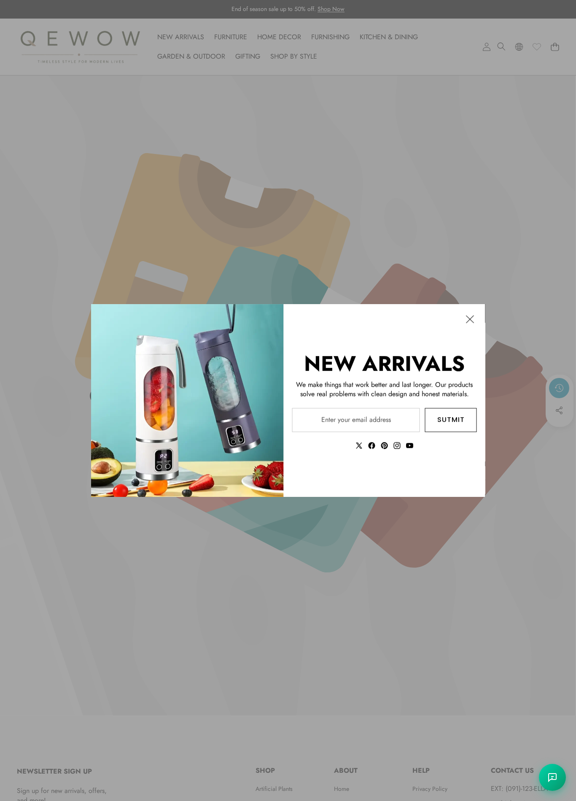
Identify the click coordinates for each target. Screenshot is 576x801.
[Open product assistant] (552, 777)
